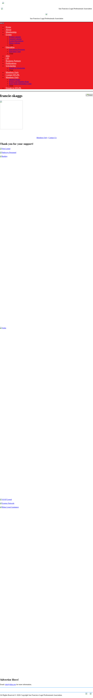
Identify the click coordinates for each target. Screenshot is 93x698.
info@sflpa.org (10, 684)
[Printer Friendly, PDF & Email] (89, 96)
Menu (2, 23)
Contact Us (53, 138)
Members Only (42, 138)
